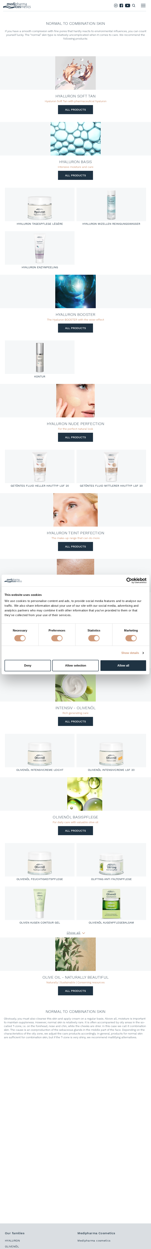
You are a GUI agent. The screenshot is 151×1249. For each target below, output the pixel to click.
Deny (27, 665)
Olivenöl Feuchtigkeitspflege (40, 879)
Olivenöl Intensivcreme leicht (39, 769)
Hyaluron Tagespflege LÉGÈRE (40, 223)
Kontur (39, 376)
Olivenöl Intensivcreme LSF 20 (111, 769)
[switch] (57, 638)
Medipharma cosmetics (93, 1240)
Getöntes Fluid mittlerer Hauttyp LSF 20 (111, 485)
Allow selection (75, 665)
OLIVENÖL (12, 1246)
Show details (130, 653)
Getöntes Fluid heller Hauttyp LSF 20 (40, 485)
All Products (75, 109)
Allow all (123, 665)
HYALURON (12, 1240)
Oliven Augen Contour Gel (39, 922)
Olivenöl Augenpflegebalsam (111, 922)
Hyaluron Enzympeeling (40, 267)
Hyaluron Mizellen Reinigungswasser (111, 223)
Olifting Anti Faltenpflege (111, 879)
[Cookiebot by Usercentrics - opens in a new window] (129, 580)
